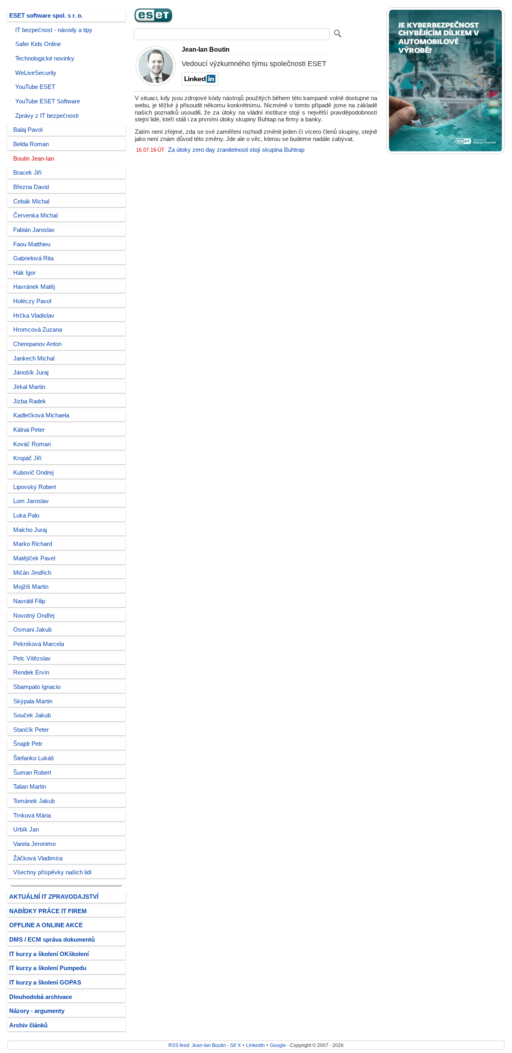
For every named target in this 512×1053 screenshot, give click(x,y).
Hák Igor (24, 273)
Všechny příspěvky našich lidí (52, 872)
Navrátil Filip (29, 601)
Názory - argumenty (36, 1011)
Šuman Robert (32, 772)
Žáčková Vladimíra (37, 858)
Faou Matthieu (31, 244)
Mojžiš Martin (30, 587)
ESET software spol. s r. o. (46, 15)
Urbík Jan (26, 829)
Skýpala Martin (32, 701)
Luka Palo (26, 515)
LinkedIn (255, 1045)
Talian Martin (29, 786)
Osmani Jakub (32, 629)
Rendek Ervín (31, 672)
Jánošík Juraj (30, 372)
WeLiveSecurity (35, 73)
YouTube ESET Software (47, 101)
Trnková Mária (32, 815)
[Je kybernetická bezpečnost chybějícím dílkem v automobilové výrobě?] (445, 152)
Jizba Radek (29, 401)
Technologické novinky (44, 58)
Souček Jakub (32, 715)
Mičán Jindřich (32, 573)
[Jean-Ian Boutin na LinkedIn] (199, 84)
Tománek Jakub (34, 801)
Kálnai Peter (29, 430)
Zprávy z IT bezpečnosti (46, 116)
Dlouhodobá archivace (40, 997)
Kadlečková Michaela (41, 415)
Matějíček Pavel (34, 558)
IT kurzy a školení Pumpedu (47, 968)
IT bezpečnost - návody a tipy (53, 30)
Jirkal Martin (29, 387)
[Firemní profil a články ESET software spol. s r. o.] (154, 22)
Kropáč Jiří (27, 458)
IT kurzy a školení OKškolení (49, 954)
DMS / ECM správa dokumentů (52, 939)
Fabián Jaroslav (34, 230)
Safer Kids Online (38, 44)
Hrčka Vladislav (33, 315)
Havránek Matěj (34, 287)
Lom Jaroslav (31, 501)
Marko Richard (32, 544)
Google (278, 1045)
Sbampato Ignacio (36, 687)
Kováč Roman (32, 444)
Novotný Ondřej (33, 615)
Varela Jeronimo (34, 844)
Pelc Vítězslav (32, 658)
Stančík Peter (31, 730)
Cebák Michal (31, 201)
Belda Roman (31, 144)
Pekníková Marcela (38, 644)
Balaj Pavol (27, 130)
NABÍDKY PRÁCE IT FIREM (48, 911)
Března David (31, 187)
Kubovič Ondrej (33, 472)
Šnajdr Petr (27, 744)
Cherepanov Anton (37, 344)
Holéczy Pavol (32, 301)
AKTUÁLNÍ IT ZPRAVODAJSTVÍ (53, 897)
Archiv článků (28, 1025)
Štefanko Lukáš (33, 758)
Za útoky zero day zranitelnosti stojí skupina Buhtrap (236, 150)
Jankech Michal (33, 358)
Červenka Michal (35, 215)
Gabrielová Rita (33, 258)
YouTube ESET (35, 87)
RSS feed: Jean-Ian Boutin (197, 1045)
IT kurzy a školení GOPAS (45, 982)
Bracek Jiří (27, 172)
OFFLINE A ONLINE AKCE (46, 925)
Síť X (235, 1045)
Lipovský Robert (34, 487)
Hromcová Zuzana (37, 329)
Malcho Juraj (30, 530)
